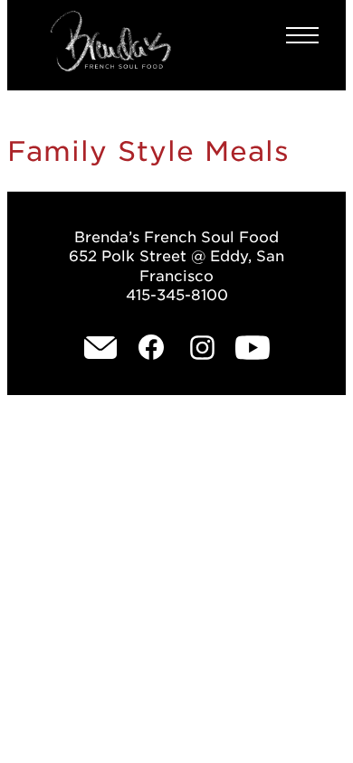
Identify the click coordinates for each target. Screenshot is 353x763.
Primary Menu (302, 35)
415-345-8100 (177, 295)
